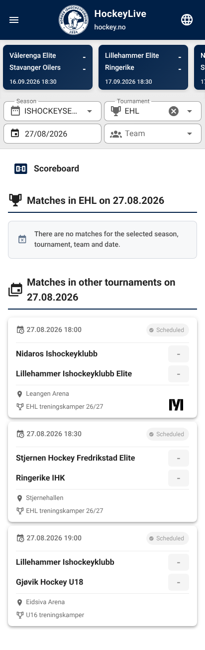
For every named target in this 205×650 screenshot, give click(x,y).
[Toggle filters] (187, 20)
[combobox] (52, 111)
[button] (174, 111)
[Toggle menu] (14, 20)
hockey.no (110, 27)
